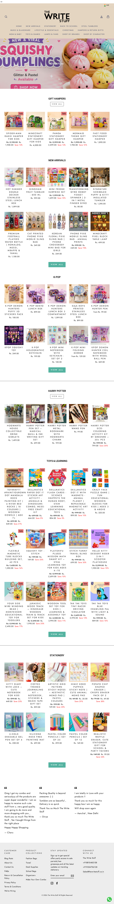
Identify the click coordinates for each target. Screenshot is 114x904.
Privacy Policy (10, 882)
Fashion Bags (31, 858)
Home (19, 26)
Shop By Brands (71, 34)
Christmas (68, 30)
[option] (57, 64)
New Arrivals (33, 26)
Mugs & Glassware (20, 30)
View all (57, 104)
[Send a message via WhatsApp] (109, 899)
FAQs (6, 871)
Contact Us (9, 867)
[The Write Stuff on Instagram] (52, 883)
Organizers (30, 875)
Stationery (50, 26)
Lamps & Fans (51, 34)
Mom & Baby (15, 34)
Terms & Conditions (12, 886)
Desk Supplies (32, 867)
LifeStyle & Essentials (47, 30)
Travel (28, 862)
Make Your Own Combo (36, 879)
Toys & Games (33, 34)
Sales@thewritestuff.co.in (93, 871)
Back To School (69, 26)
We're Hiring (9, 890)
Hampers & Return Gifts (91, 30)
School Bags (31, 871)
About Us (8, 862)
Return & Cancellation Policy (13, 877)
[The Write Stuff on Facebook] (57, 883)
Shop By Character (94, 34)
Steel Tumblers (90, 26)
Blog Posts (8, 858)
